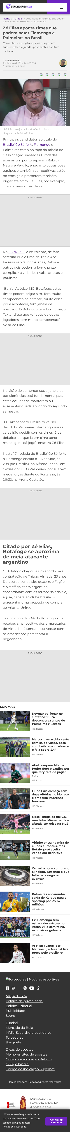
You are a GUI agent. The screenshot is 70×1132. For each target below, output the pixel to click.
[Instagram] (25, 988)
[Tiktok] (19, 989)
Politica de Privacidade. (15, 1126)
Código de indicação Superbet (30, 1069)
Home (6, 18)
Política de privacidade (24, 1001)
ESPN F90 (16, 252)
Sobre (10, 1016)
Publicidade (15, 1011)
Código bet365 (17, 1064)
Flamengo (42, 145)
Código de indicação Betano (29, 1059)
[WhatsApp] (38, 988)
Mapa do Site (16, 996)
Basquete (13, 1042)
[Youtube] (31, 988)
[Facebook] (7, 988)
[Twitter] (13, 988)
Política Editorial (19, 1006)
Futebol (18, 18)
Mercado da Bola (19, 1028)
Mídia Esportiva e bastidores (28, 1033)
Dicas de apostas (19, 1050)
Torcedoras (14, 1037)
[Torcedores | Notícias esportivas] (19, 7)
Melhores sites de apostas (26, 1054)
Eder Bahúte (14, 60)
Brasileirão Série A (17, 145)
